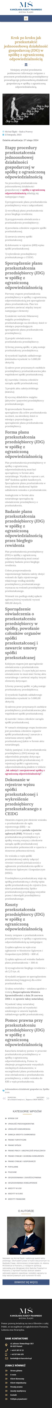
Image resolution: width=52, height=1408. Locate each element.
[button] (26, 18)
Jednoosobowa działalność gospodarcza (23, 1089)
